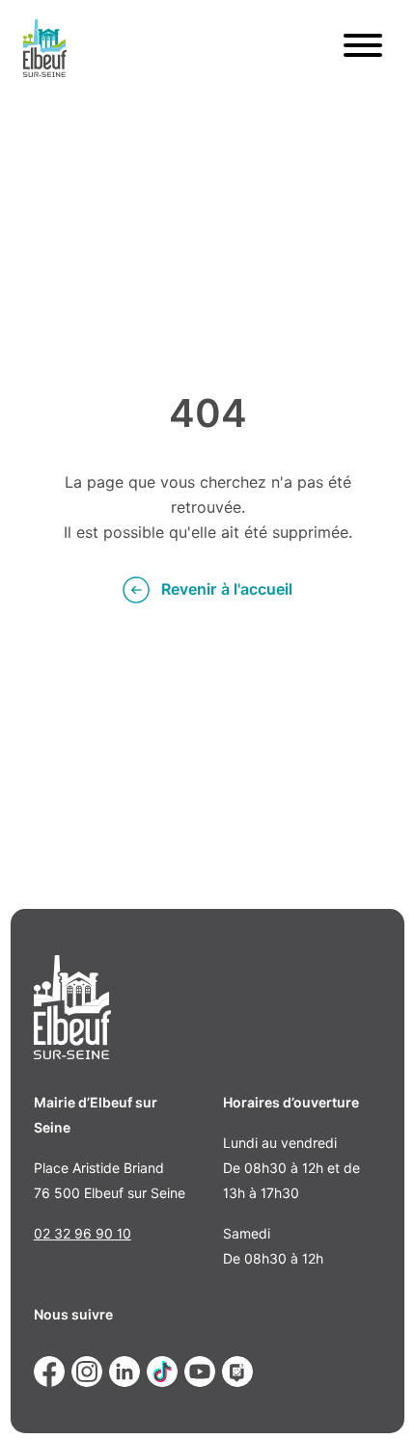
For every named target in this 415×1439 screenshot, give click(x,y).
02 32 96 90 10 (82, 1233)
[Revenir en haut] (372, 1396)
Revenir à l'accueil (226, 589)
